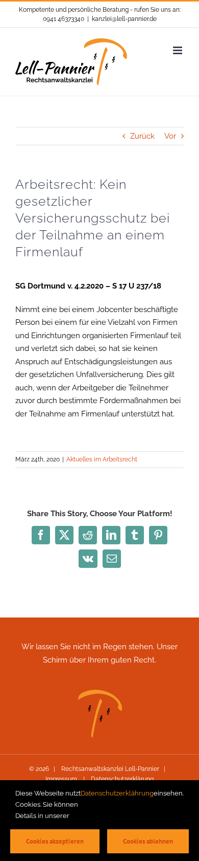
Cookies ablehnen (148, 841)
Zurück (142, 136)
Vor (170, 136)
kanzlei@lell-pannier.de (124, 19)
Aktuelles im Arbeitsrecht (101, 459)
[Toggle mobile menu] (178, 50)
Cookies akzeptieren (55, 841)
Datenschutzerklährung (117, 793)
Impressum (62, 779)
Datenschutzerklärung (121, 779)
